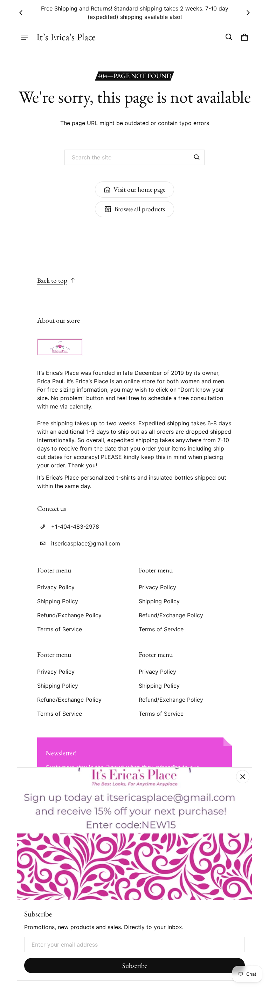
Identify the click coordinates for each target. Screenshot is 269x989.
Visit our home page (139, 189)
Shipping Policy (57, 601)
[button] (229, 37)
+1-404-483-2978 (75, 526)
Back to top (52, 280)
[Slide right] (248, 12)
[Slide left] (21, 12)
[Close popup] (242, 776)
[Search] (197, 157)
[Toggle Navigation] (24, 37)
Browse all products (139, 209)
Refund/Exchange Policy (69, 615)
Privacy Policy (56, 587)
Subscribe (134, 965)
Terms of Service (59, 629)
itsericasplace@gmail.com (85, 543)
